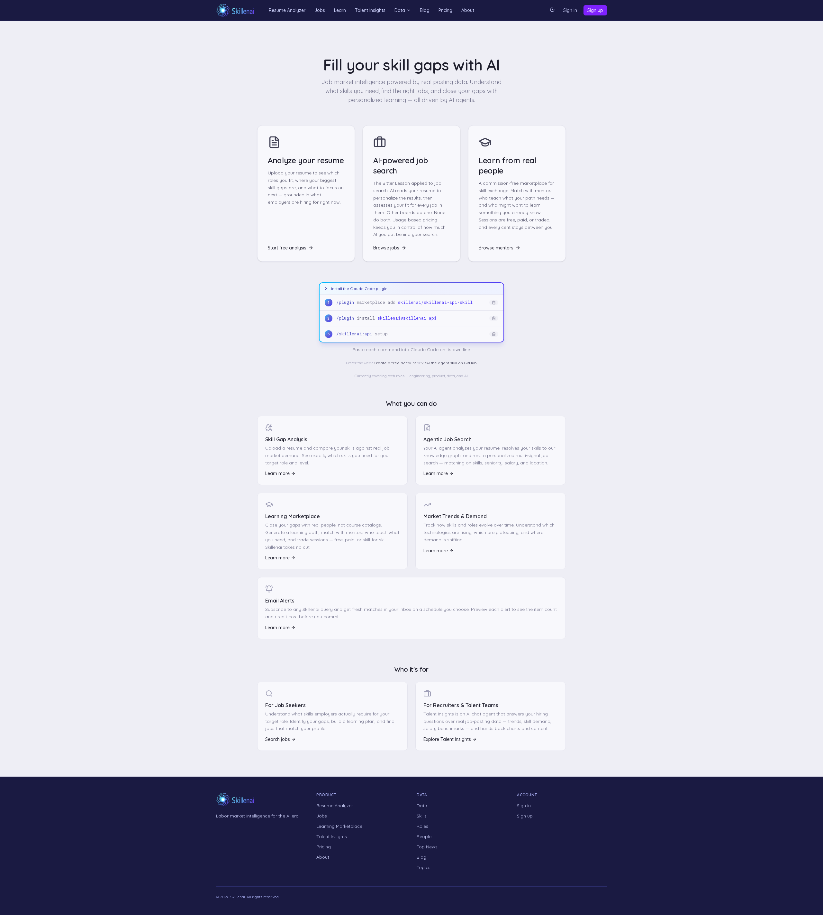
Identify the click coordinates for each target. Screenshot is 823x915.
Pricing (445, 10)
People (424, 836)
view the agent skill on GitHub (449, 362)
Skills (422, 816)
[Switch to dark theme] (552, 10)
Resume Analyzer (287, 10)
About (467, 10)
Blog (425, 10)
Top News (427, 847)
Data (399, 10)
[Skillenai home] (235, 10)
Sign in (570, 10)
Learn (340, 10)
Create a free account (395, 362)
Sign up (595, 10)
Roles (422, 826)
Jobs (319, 10)
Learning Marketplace (339, 826)
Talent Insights (370, 10)
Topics (423, 867)
